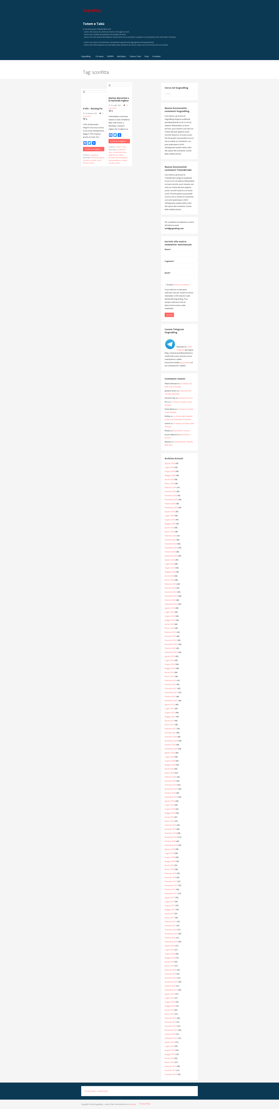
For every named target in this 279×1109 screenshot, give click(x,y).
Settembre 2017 (171, 893)
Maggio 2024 (170, 572)
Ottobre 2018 (170, 841)
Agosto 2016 (170, 945)
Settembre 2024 (171, 556)
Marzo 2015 (169, 1014)
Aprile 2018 (169, 865)
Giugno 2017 (170, 905)
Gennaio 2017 (170, 925)
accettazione (121, 150)
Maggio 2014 (170, 1054)
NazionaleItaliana (114, 160)
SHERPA (110, 56)
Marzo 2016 (169, 966)
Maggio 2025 (170, 523)
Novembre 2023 (171, 596)
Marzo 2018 (169, 869)
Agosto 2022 (170, 656)
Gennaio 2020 (170, 781)
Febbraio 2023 (170, 632)
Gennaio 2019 (170, 829)
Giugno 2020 (170, 761)
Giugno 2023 (170, 616)
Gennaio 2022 (170, 684)
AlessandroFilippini (97, 158)
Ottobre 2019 (170, 793)
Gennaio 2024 (170, 588)
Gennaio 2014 (170, 1070)
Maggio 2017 (170, 909)
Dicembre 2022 (171, 640)
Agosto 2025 (170, 511)
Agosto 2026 (170, 463)
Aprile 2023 (169, 624)
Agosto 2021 (170, 704)
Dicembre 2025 (171, 495)
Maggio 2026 (170, 475)
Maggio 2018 (170, 861)
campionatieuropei (119, 152)
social (99, 160)
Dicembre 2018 (171, 833)
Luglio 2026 (169, 467)
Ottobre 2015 (170, 986)
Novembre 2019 (171, 789)
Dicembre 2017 (171, 881)
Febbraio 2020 (170, 777)
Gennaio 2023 (170, 636)
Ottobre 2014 (170, 1034)
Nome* (168, 249)
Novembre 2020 (171, 741)
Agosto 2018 (170, 849)
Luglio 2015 (169, 998)
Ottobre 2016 (170, 938)
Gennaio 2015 (170, 1022)
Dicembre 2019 (171, 785)
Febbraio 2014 (170, 1066)
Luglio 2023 (169, 612)
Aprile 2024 (169, 576)
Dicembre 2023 (171, 592)
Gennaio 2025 (170, 540)
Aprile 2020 (169, 769)
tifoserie (86, 163)
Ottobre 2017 (170, 889)
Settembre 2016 (171, 941)
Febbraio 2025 (170, 536)
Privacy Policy (90, 1091)
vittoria (91, 163)
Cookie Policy (102, 1091)
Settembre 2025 (171, 507)
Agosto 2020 (170, 753)
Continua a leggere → (94, 149)
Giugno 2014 (170, 1050)
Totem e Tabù (135, 56)
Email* (167, 273)
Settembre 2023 (171, 604)
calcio (110, 152)
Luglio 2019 (169, 805)
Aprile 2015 (169, 1010)
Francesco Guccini (185, 398)
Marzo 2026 (169, 483)
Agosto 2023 (170, 608)
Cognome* (169, 261)
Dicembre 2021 (171, 688)
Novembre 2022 (171, 644)
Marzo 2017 (169, 917)
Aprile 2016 (169, 962)
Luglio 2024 (169, 564)
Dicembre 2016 (171, 929)
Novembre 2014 (171, 1030)
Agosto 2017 (170, 897)
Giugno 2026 (170, 471)
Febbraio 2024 (170, 584)
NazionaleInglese (122, 158)
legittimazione (113, 155)
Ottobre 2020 (170, 744)
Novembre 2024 (171, 548)
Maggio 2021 (170, 716)
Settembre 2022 (171, 652)
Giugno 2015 (170, 1002)
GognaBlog (91, 10)
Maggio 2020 (170, 765)
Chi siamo (100, 56)
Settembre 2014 (171, 1038)
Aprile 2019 (169, 817)
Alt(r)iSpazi (121, 56)
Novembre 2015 (171, 982)
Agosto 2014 (170, 1042)
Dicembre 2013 (171, 1074)
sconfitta (93, 160)
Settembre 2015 (171, 990)
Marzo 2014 (169, 1062)
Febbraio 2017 (170, 921)
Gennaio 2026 (170, 491)
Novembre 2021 (171, 692)
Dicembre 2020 (171, 737)
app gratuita (185, 362)
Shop (147, 56)
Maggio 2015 (170, 1006)
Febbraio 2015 (170, 1018)
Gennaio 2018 (170, 877)
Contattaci (156, 56)
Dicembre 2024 (171, 544)
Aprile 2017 (169, 913)
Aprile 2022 (169, 672)
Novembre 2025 (171, 499)
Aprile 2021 (169, 720)
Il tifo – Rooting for (93, 108)
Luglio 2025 (169, 515)
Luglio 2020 (169, 757)
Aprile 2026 (169, 479)
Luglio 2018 (169, 853)
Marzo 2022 (169, 676)
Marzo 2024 (169, 580)
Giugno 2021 (170, 712)
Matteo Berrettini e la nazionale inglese (119, 99)
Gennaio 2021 (170, 732)
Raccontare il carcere (181, 430)
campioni (86, 160)
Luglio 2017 (169, 901)
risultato (124, 160)
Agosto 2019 (170, 801)
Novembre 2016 (171, 933)
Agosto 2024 (170, 560)
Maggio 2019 (170, 813)
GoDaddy (132, 1104)
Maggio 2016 (170, 958)
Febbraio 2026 (170, 487)
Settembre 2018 (171, 845)
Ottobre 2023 (170, 600)
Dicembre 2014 (171, 1026)
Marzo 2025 (169, 531)
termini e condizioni (181, 284)
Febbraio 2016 (170, 970)
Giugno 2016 (170, 954)
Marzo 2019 (169, 821)
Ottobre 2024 (170, 552)
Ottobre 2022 (170, 648)
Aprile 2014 (169, 1058)
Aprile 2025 (169, 527)
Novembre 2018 (171, 837)
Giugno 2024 (170, 568)
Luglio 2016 (169, 950)
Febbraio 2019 (170, 825)
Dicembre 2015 (171, 978)
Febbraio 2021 (170, 728)
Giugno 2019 (170, 809)
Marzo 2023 (169, 628)
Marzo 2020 (169, 773)
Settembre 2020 (171, 749)
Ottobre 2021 (170, 696)
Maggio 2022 (170, 668)
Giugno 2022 (170, 664)
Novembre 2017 (171, 885)
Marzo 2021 (169, 724)
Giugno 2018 (170, 857)
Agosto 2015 (170, 994)
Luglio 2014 (169, 1046)
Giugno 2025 (170, 519)
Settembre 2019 (171, 797)
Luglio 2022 (169, 660)
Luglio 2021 (169, 708)
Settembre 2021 (171, 700)
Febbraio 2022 (170, 680)
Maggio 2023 (170, 620)
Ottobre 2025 (170, 503)
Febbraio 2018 (170, 873)
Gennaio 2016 (170, 974)
